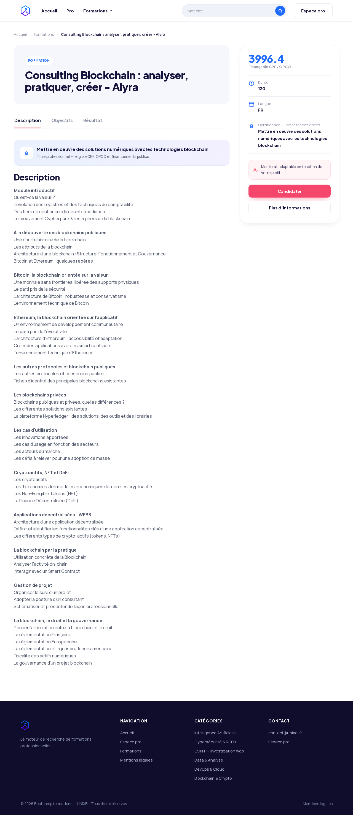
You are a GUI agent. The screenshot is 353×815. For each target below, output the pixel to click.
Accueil (49, 10)
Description (27, 120)
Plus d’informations (289, 207)
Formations (95, 10)
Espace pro (313, 10)
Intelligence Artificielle (215, 732)
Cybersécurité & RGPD (215, 741)
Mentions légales (136, 760)
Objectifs (62, 120)
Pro (70, 10)
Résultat (92, 120)
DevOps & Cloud (209, 769)
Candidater (290, 191)
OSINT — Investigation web (219, 751)
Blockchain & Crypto (213, 778)
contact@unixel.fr (285, 732)
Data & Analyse (208, 760)
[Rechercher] (280, 11)
